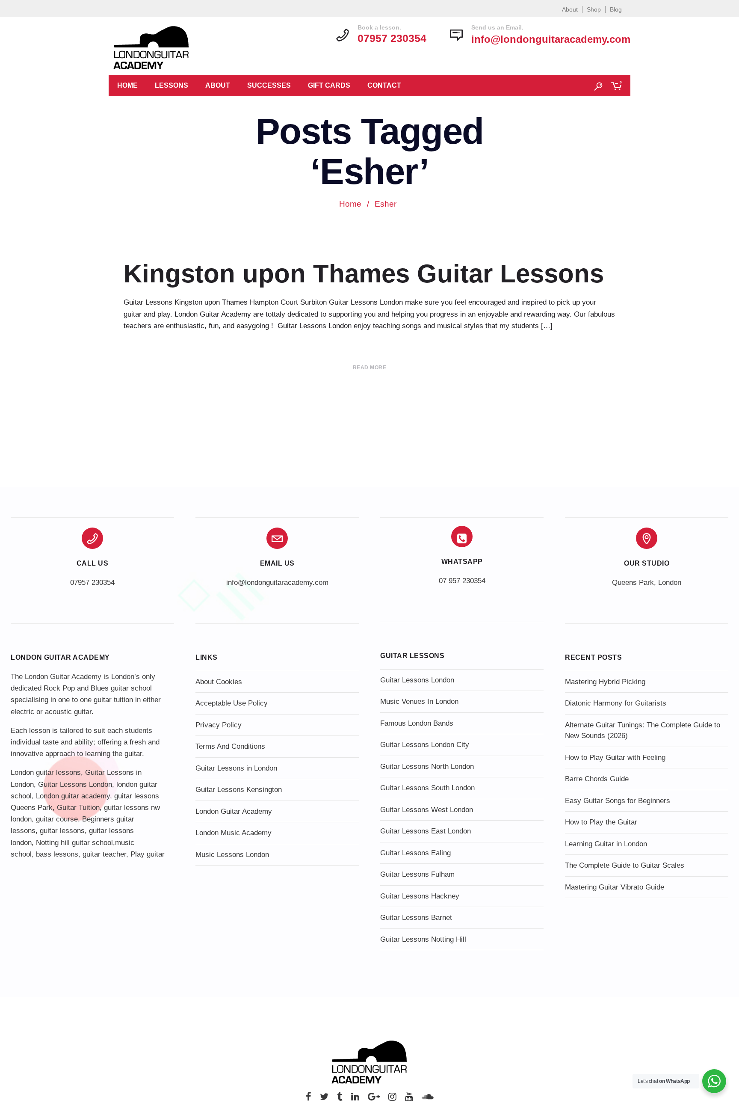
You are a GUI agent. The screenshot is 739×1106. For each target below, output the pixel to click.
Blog (616, 9)
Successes (269, 85)
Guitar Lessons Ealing (415, 853)
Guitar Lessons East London (425, 831)
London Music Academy (233, 833)
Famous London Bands (416, 723)
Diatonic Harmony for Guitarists (615, 703)
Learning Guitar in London (606, 844)
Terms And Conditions (230, 746)
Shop (594, 9)
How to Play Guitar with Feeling (615, 757)
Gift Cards (329, 85)
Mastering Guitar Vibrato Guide (614, 887)
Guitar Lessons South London (427, 788)
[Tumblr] (340, 1099)
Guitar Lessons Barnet (416, 917)
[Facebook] (309, 1099)
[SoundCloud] (427, 1099)
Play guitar (147, 854)
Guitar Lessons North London (427, 766)
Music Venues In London (419, 701)
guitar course (57, 819)
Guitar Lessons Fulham (417, 874)
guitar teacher (104, 854)
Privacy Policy (218, 725)
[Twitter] (324, 1099)
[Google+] (374, 1099)
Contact (384, 85)
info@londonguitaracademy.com (550, 39)
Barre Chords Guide (597, 779)
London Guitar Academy (233, 811)
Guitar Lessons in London (236, 768)
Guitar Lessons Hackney (419, 896)
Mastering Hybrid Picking (605, 682)
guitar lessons (62, 831)
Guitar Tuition (78, 808)
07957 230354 (92, 582)
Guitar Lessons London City (424, 745)
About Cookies (218, 682)
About (570, 9)
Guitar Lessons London (75, 784)
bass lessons (57, 854)
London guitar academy (73, 796)
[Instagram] (392, 1099)
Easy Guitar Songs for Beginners (617, 801)
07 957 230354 (462, 581)
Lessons (171, 85)
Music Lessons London (232, 855)
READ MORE (370, 368)
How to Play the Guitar (601, 822)
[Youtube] (409, 1099)
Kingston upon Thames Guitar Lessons (364, 273)
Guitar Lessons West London (426, 810)
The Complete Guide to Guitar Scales (624, 865)
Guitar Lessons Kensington (238, 790)
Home (127, 85)
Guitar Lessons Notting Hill (423, 939)
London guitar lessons (46, 772)
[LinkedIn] (355, 1099)
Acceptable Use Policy (231, 703)
